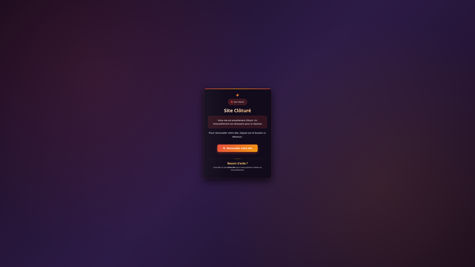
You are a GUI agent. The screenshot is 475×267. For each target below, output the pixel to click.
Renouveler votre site (237, 148)
